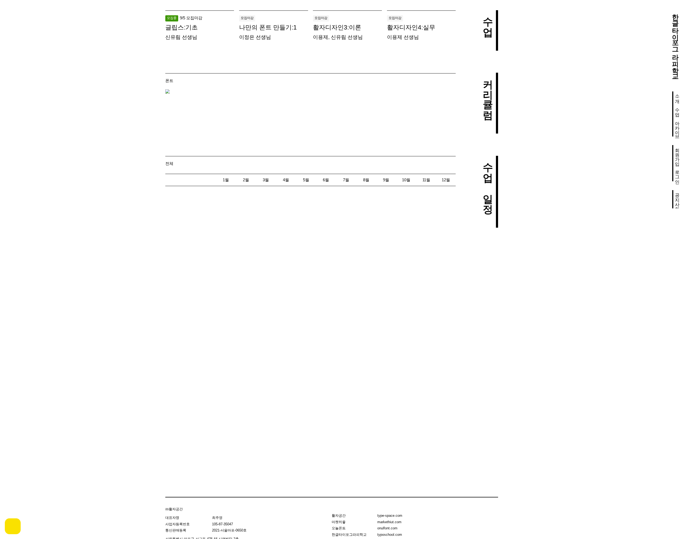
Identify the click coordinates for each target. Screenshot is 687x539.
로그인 (677, 174)
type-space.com (389, 516)
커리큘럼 (487, 93)
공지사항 (677, 199)
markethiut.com (389, 522)
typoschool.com (389, 535)
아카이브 (677, 127)
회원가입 (677, 154)
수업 (677, 109)
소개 (677, 96)
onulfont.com (387, 528)
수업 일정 (487, 182)
